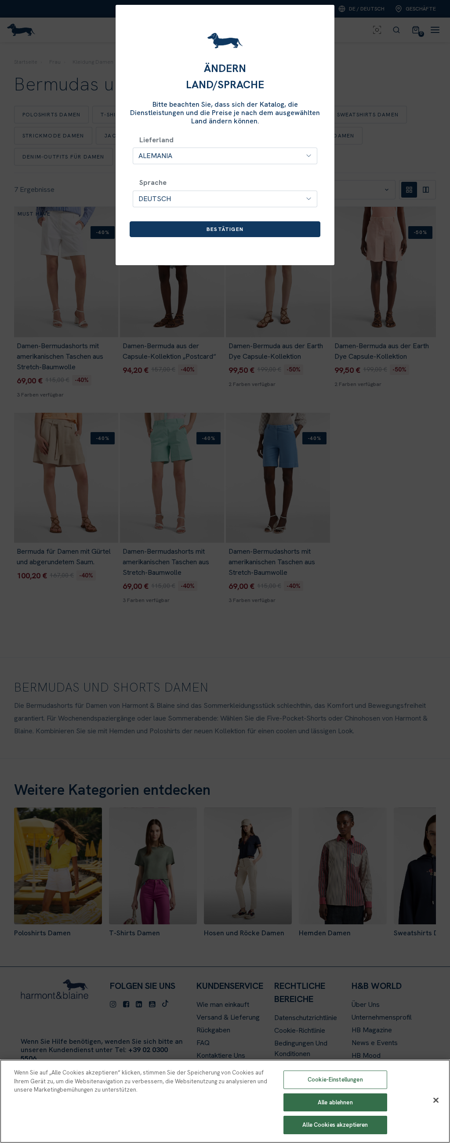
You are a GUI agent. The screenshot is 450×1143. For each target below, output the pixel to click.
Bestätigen (225, 229)
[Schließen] (436, 1100)
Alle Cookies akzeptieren (335, 1125)
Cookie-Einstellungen (335, 1079)
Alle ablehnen (335, 1102)
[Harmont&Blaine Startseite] (225, 40)
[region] (225, 1101)
